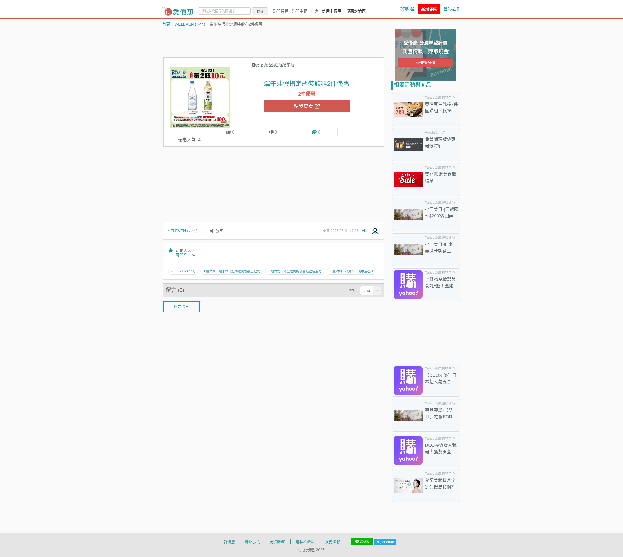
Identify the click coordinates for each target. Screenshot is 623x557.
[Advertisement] (273, 41)
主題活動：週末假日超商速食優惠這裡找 (231, 271)
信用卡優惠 (331, 11)
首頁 (166, 24)
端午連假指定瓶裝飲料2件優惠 (306, 83)
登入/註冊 (451, 9)
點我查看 (304, 106)
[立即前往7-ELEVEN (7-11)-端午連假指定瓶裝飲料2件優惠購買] (200, 97)
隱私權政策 (305, 541)
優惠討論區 (356, 11)
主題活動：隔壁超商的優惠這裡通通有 (294, 271)
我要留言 (181, 306)
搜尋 (260, 11)
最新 (366, 290)
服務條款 (332, 541)
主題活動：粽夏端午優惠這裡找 (351, 271)
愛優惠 (229, 541)
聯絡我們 (252, 541)
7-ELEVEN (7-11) (190, 24)
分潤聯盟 (407, 9)
